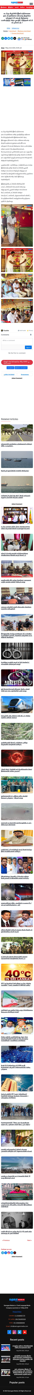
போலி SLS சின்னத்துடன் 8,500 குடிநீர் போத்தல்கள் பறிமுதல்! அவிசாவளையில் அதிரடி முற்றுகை (15, 1067)
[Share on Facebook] (5, 38)
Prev (1, 700)
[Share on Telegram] (11, 38)
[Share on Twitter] (8, 38)
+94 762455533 (20, 1319)
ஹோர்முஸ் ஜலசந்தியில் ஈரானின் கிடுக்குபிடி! (15, 471)
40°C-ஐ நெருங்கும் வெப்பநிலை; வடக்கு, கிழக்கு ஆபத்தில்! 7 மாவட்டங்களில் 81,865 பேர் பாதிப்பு (16, 984)
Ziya (2, 48)
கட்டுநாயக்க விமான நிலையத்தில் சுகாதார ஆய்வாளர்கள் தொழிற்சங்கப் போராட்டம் (14, 957)
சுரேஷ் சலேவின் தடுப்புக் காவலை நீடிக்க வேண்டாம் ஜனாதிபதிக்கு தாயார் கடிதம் (16, 931)
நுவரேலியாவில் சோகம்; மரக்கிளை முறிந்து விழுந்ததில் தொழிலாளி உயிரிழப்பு (14, 743)
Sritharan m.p (15, 28)
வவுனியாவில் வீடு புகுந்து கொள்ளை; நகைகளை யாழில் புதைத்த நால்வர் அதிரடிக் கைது (16, 581)
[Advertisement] (17, 110)
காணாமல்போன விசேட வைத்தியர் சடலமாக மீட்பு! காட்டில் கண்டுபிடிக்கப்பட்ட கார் (16, 904)
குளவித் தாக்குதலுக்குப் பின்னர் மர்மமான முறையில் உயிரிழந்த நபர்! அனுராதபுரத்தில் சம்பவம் (16, 1150)
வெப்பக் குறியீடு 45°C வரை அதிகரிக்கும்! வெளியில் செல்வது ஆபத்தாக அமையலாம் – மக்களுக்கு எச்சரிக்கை (15, 1096)
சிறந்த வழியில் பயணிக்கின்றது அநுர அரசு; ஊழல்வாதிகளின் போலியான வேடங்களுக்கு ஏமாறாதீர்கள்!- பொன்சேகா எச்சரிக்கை (14, 1038)
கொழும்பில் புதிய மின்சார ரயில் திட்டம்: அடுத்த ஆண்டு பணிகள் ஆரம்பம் (15, 716)
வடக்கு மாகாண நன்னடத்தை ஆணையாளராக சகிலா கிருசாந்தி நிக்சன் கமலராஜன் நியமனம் (15, 527)
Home (5, 31)
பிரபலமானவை (25, 374)
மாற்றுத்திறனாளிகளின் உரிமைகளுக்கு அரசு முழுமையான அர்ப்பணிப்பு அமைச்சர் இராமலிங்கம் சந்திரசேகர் (16, 1204)
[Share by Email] (14, 38)
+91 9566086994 (19, 1323)
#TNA (8, 28)
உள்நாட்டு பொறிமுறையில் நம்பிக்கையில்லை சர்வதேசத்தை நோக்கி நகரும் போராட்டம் (14, 554)
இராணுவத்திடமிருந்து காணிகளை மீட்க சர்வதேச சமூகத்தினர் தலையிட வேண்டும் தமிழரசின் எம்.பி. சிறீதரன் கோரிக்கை (16, 635)
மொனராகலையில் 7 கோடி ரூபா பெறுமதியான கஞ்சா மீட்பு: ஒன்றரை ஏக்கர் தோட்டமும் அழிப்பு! (15, 1123)
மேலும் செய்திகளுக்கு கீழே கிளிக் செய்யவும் (15, 362)
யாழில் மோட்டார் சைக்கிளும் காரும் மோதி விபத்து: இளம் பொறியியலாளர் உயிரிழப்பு (16, 850)
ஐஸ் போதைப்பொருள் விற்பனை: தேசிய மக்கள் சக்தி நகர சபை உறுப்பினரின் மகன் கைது (15, 690)
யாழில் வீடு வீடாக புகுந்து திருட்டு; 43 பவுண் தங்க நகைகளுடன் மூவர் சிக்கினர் (16, 1232)
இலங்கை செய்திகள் (24, 31)
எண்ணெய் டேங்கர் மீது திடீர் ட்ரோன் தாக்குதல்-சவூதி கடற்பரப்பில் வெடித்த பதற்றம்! (16, 496)
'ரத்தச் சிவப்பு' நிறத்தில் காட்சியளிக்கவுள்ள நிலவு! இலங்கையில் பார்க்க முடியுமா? (16, 770)
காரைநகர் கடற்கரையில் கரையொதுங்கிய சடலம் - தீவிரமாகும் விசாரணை (16, 824)
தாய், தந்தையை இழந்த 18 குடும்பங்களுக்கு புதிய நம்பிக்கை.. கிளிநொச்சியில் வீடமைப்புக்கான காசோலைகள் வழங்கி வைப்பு (23, 1371)
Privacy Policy (17, 1312)
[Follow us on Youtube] (14, 1252)
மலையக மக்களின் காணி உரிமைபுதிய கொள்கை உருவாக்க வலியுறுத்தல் (16, 608)
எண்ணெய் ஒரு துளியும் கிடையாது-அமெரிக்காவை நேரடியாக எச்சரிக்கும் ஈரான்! (17, 1011)
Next (32, 700)
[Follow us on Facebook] (5, 1252)
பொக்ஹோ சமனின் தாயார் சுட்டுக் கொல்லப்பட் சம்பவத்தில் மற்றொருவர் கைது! (15, 663)
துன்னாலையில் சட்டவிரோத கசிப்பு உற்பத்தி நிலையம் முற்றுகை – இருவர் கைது (14, 797)
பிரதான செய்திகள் (18, 33)
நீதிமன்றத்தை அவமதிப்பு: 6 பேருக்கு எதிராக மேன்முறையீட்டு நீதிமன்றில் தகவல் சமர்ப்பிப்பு (15, 877)
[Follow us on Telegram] (2, 1252)
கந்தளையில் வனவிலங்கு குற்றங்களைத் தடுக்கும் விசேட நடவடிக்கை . (16, 445)
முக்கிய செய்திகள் (9, 374)
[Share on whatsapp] (2, 38)
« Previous (6, 1240)
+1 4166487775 (20, 1316)
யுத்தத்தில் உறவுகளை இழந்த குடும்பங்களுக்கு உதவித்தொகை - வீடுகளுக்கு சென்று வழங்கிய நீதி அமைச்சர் (23, 1358)
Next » (29, 1240)
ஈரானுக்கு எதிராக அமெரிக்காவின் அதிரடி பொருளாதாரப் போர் (23, 1346)
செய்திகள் (12, 31)
